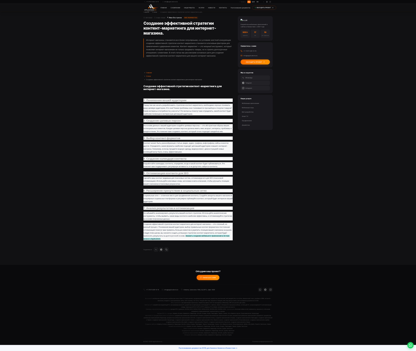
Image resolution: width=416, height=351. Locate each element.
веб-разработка (231, 298)
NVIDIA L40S (222, 309)
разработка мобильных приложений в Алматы (189, 315)
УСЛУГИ (201, 8)
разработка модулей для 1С (161, 305)
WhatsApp (248, 78)
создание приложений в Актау (205, 317)
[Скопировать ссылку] (166, 249)
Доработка (246, 125)
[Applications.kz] (151, 7)
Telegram (248, 83)
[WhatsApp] (263, 1)
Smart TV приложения (186, 298)
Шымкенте (186, 313)
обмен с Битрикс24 (222, 305)
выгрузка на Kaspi (234, 305)
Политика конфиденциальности (262, 341)
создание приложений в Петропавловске (236, 320)
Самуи (269, 324)
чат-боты (196, 300)
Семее (225, 313)
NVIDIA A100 (214, 309)
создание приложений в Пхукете (198, 322)
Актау (208, 313)
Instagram (248, 88)
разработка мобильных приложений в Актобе (181, 317)
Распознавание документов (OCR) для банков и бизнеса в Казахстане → (208, 348)
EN (257, 2)
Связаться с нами (209, 277)
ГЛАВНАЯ (163, 8)
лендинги (167, 300)
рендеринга (195, 311)
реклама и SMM (259, 298)
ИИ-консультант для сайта (237, 302)
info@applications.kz (171, 1)
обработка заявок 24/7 (205, 302)
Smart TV (245, 116)
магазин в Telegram (217, 300)
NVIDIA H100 (197, 309)
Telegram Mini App (204, 300)
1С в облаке (213, 307)
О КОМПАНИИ (175, 8)
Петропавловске (246, 313)
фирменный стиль (248, 298)
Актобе (199, 313)
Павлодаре (214, 313)
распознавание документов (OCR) (247, 300)
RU (249, 2)
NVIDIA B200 (205, 309)
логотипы (239, 298)
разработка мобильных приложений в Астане (218, 315)
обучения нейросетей (241, 309)
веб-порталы (189, 300)
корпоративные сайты (177, 300)
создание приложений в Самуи (240, 322)
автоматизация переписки (189, 302)
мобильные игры (173, 298)
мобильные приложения (160, 298)
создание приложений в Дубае (259, 320)
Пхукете (257, 324)
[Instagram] (270, 1)
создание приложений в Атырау (225, 317)
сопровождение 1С (256, 305)
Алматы (175, 313)
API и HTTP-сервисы (203, 307)
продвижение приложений (201, 298)
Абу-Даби (251, 324)
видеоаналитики (204, 311)
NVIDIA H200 (189, 309)
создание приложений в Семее (185, 320)
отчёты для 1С (245, 305)
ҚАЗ (253, 2)
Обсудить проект (254, 62)
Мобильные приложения (250, 103)
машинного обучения (263, 309)
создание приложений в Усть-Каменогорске (209, 320)
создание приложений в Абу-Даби (176, 322)
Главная (146, 12)
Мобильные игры (248, 107)
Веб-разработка (247, 112)
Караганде (193, 313)
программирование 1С (177, 305)
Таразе (220, 313)
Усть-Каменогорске (234, 313)
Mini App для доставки (230, 300)
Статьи (154, 12)
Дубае (246, 324)
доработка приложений (218, 298)
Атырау (204, 313)
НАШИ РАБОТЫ (189, 8)
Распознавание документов (240, 8)
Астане (180, 313)
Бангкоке (263, 324)
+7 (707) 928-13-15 (152, 1)
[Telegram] (266, 1)
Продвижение (247, 120)
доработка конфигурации (193, 305)
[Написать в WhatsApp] (410, 345)
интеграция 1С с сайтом (208, 305)
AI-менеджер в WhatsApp (221, 302)
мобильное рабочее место (226, 307)
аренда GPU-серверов (177, 309)
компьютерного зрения (217, 311)
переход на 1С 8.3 (191, 307)
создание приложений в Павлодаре (247, 317)
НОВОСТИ (211, 8)
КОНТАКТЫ (223, 8)
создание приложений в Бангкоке (219, 322)
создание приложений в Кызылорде (163, 320)
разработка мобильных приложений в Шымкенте (248, 315)
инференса (252, 309)
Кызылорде (255, 313)
